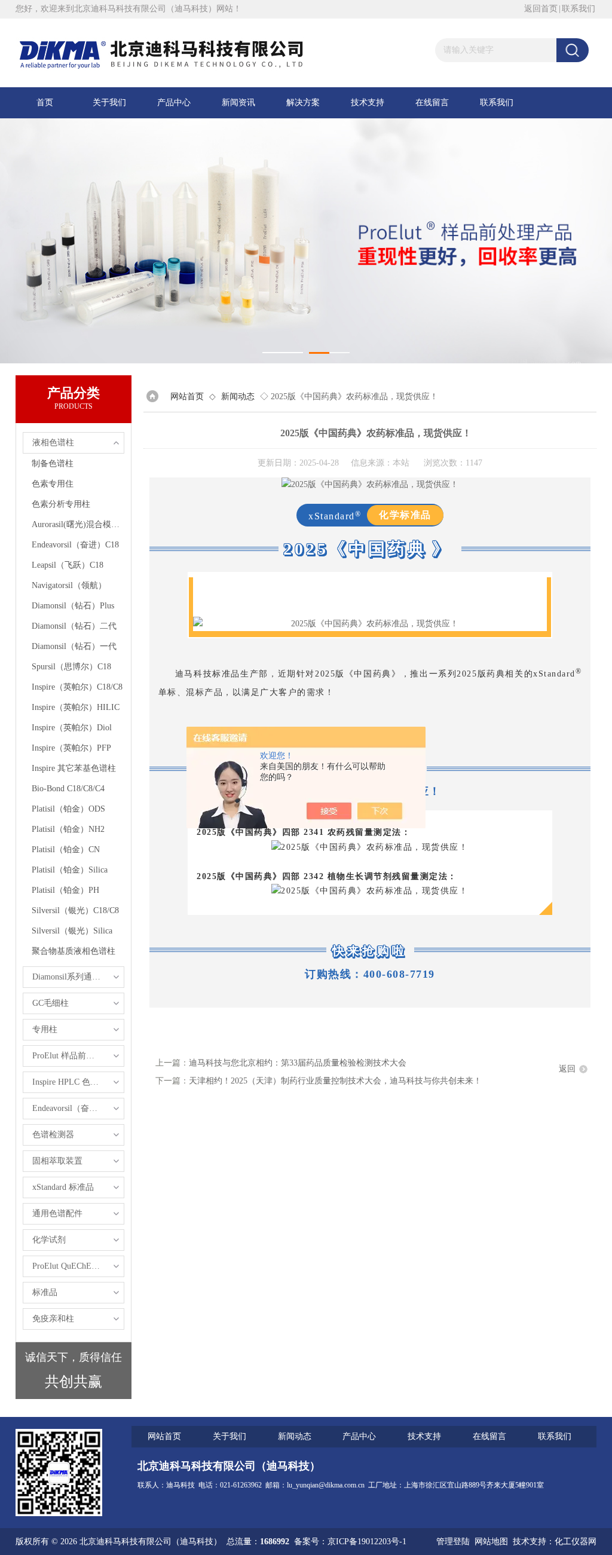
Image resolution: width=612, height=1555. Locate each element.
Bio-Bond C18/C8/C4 (68, 788)
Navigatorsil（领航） (69, 585)
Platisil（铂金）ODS (68, 808)
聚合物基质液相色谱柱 (73, 951)
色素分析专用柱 (61, 504)
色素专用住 (53, 483)
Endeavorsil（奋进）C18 (75, 544)
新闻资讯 (238, 102)
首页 (44, 102)
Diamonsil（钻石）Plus (73, 605)
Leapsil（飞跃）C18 (67, 565)
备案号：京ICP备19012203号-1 (350, 1541)
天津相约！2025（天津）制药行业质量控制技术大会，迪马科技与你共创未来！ (335, 1080)
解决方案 (303, 102)
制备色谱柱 (53, 463)
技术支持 (367, 102)
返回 (567, 1068)
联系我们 (578, 8)
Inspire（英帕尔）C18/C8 (77, 686)
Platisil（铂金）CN (66, 849)
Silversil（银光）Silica (72, 930)
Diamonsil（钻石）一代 (74, 646)
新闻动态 (238, 396)
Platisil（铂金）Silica (70, 869)
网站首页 (187, 396)
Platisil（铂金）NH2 (68, 829)
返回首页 (541, 8)
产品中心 (174, 102)
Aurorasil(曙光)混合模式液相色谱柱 (78, 524)
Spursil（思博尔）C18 (71, 666)
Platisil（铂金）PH (65, 890)
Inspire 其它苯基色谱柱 (74, 768)
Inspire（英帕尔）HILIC (76, 707)
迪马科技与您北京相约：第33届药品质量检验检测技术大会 (297, 1062)
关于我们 (109, 102)
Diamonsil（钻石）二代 (74, 626)
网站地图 (491, 1541)
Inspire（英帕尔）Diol (72, 727)
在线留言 (432, 102)
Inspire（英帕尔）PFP (71, 747)
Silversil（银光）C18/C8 (75, 910)
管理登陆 (453, 1541)
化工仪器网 (575, 1541)
